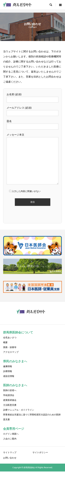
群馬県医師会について (18, 332)
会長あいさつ (9, 337)
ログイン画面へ (11, 433)
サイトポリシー (40, 452)
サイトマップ (9, 452)
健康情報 (7, 366)
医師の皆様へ (9, 390)
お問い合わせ (9, 457)
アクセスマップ (11, 351)
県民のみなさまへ (15, 361)
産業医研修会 (9, 399)
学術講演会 (8, 395)
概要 (5, 342)
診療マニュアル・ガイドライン (18, 409)
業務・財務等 (9, 347)
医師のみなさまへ (15, 385)
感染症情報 (8, 376)
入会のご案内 (9, 438)
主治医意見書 (9, 404)
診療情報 (7, 371)
